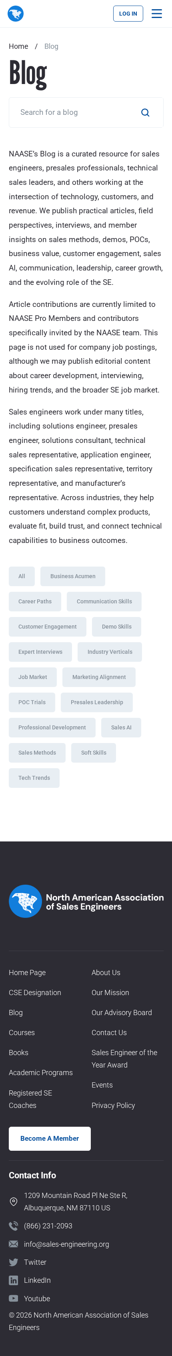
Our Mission (110, 992)
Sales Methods (37, 752)
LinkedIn (37, 1280)
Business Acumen (73, 576)
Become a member (49, 1138)
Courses (22, 1032)
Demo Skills (117, 626)
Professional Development (52, 727)
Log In (128, 13)
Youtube (37, 1298)
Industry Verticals (110, 652)
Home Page (27, 972)
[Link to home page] (15, 13)
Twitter (35, 1262)
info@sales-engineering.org (66, 1244)
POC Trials (32, 702)
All (21, 576)
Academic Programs (41, 1072)
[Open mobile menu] (156, 13)
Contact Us (109, 1032)
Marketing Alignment (99, 677)
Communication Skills (104, 601)
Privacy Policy (113, 1105)
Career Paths (35, 601)
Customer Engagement (47, 626)
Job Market (32, 677)
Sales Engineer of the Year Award (124, 1058)
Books (18, 1052)
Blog (16, 1012)
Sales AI (121, 727)
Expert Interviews (40, 652)
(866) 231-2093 (48, 1226)
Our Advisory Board (122, 1012)
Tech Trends (34, 778)
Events (102, 1085)
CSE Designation (35, 992)
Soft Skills (93, 752)
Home (18, 46)
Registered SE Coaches (30, 1099)
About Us (106, 972)
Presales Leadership (97, 702)
